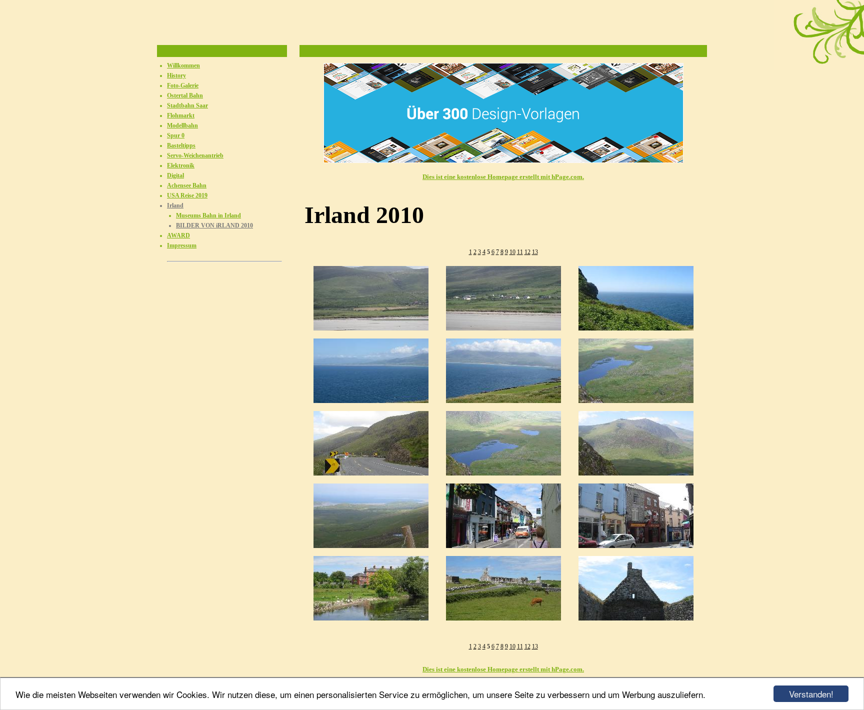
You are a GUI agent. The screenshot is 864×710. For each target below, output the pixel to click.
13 (535, 252)
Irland (175, 205)
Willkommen (183, 65)
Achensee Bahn (186, 185)
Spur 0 (175, 135)
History (176, 75)
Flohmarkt (180, 115)
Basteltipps (181, 145)
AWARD (178, 235)
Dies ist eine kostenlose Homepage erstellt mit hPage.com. (503, 176)
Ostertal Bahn (185, 95)
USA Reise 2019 (187, 195)
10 (513, 252)
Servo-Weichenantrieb (195, 155)
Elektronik (180, 165)
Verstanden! (811, 694)
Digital (175, 175)
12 (527, 252)
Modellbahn (182, 125)
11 (520, 252)
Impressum (181, 245)
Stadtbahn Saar (187, 105)
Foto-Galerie (182, 85)
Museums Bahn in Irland (208, 215)
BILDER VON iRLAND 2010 (214, 225)
